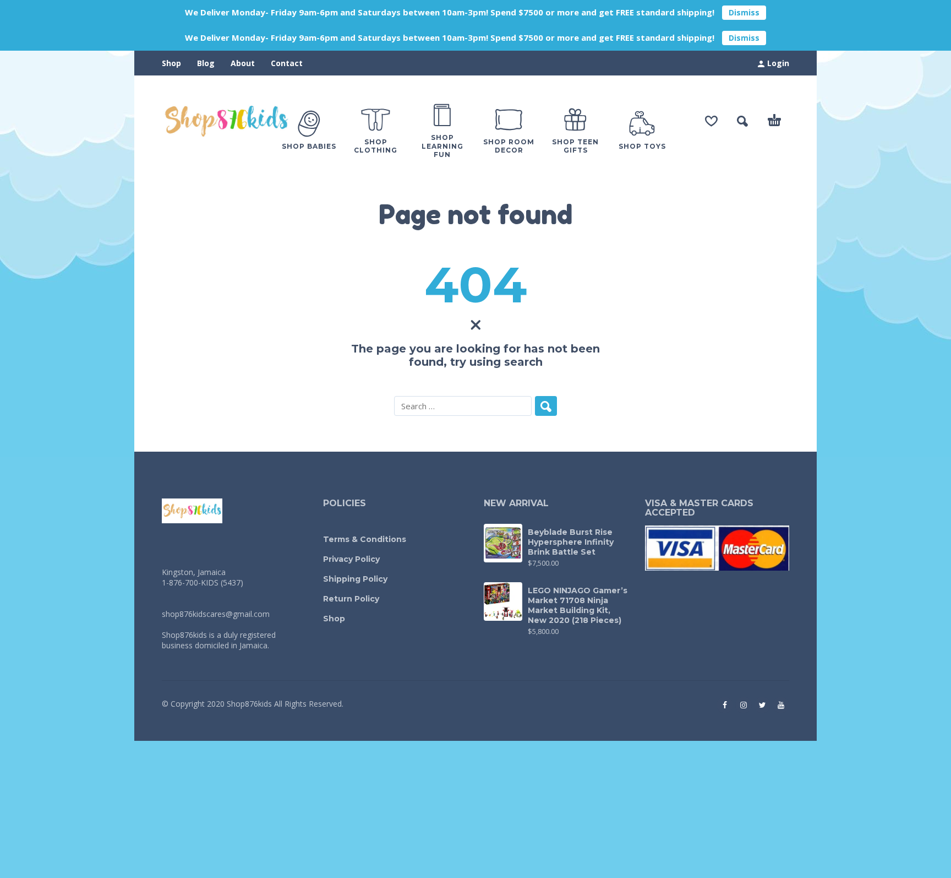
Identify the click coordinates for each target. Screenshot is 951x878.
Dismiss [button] (744, 12)
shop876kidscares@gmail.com (216, 614)
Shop (171, 63)
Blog (206, 63)
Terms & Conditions (364, 539)
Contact (287, 63)
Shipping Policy (355, 579)
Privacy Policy (351, 559)
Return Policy (351, 599)
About (243, 63)
